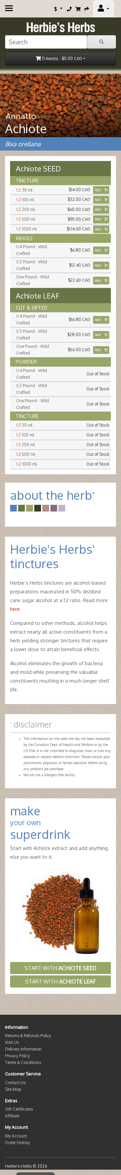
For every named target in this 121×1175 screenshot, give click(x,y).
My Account (16, 1135)
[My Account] (103, 8)
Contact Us (15, 1082)
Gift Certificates (19, 1109)
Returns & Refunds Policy (28, 1035)
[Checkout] (86, 8)
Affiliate (12, 1115)
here (15, 609)
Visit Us (12, 1042)
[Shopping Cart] (78, 8)
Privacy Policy (17, 1055)
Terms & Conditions (23, 1062)
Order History (17, 1142)
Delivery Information (23, 1049)
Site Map (13, 1089)
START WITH (60, 968)
